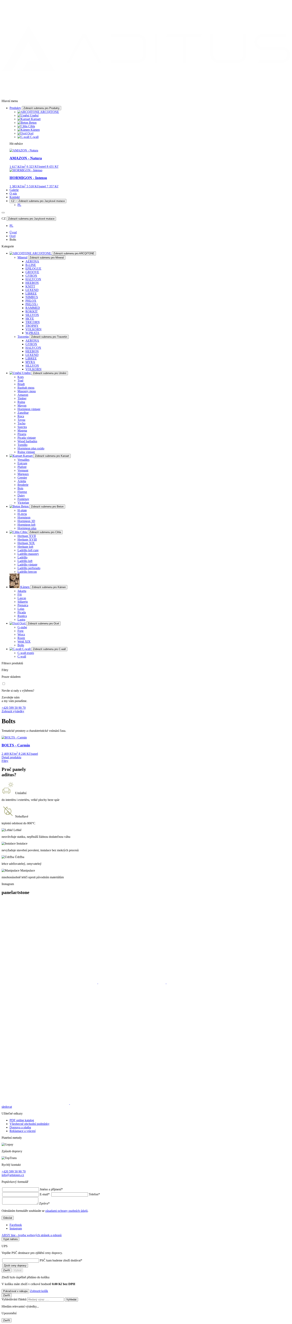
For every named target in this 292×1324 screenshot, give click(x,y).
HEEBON (32, 282)
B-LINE (30, 265)
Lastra (21, 619)
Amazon (22, 394)
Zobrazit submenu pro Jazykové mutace (41, 201)
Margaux (23, 474)
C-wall (34, 137)
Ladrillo (22, 557)
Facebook (16, 1225)
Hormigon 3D (26, 521)
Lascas (21, 598)
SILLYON (32, 315)
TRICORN (32, 322)
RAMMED (32, 308)
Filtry (5, 761)
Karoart (36, 119)
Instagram (16, 1228)
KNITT (30, 286)
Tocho (21, 423)
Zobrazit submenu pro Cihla (45, 532)
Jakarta (21, 591)
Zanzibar (23, 412)
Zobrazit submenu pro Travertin (49, 336)
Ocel (30, 133)
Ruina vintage (26, 452)
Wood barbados (27, 441)
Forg (20, 631)
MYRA (30, 362)
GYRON (31, 275)
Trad (20, 380)
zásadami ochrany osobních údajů (66, 1210)
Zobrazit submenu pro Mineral (47, 257)
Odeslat (7, 1217)
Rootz (21, 638)
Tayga (21, 419)
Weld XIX (24, 641)
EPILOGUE (33, 268)
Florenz (22, 492)
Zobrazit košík (39, 1291)
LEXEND (32, 290)
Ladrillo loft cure (28, 550)
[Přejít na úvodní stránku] (146, 94)
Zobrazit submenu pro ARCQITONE (73, 253)
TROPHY (32, 325)
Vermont (22, 470)
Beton (33, 122)
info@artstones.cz (13, 1175)
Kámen (35, 129)
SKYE (29, 318)
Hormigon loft (26, 524)
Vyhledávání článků (14, 1299)
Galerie (14, 190)
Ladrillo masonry (28, 553)
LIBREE (31, 293)
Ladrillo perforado (28, 568)
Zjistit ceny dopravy (15, 1265)
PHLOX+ (31, 304)
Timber (21, 398)
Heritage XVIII (27, 539)
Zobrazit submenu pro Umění (49, 373)
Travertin (23, 336)
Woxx (21, 634)
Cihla (31, 126)
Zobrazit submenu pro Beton (47, 506)
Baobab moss (25, 387)
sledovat (7, 1106)
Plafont (21, 467)
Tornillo (22, 444)
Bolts (20, 645)
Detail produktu (11, 757)
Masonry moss (26, 391)
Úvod (13, 232)
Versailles (23, 459)
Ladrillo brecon (27, 571)
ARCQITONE (49, 112)
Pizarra (21, 434)
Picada (21, 612)
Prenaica (22, 605)
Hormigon (23, 517)
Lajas (20, 608)
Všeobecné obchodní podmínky (29, 1123)
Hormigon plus (26, 528)
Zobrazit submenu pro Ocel (43, 623)
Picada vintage (26, 437)
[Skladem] (4, 684)
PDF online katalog (22, 1120)
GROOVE (32, 272)
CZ (13, 201)
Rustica (22, 616)
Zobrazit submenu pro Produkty (41, 108)
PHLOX (30, 300)
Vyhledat (71, 1299)
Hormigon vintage (28, 409)
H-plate (22, 510)
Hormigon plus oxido (30, 448)
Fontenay (23, 499)
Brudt (21, 384)
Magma (22, 430)
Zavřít (6, 1270)
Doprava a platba (20, 1127)
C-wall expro (25, 653)
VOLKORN (33, 329)
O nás (13, 193)
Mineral (22, 257)
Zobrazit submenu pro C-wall (49, 649)
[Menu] (3, 212)
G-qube (22, 627)
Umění (34, 115)
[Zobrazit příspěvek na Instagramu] (50, 982)
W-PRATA (32, 333)
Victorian (23, 502)
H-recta (22, 514)
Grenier (22, 477)
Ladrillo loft (24, 561)
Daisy (21, 495)
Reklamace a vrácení (23, 1131)
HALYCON (33, 279)
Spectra (22, 427)
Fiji (19, 594)
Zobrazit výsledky (13, 711)
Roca (20, 416)
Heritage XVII (26, 536)
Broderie (22, 484)
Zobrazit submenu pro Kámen (49, 587)
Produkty (15, 108)
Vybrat (17, 1270)
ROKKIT (31, 311)
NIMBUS (31, 297)
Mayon (21, 405)
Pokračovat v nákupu (15, 1291)
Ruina (21, 402)
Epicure (22, 463)
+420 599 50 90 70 (14, 707)
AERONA (32, 261)
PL (19, 204)
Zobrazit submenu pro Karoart (52, 455)
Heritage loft (25, 546)
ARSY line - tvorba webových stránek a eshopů (32, 1235)
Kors (20, 377)
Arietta (21, 481)
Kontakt (15, 197)
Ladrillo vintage (27, 564)
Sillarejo (22, 601)
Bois (20, 488)
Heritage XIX (26, 543)
